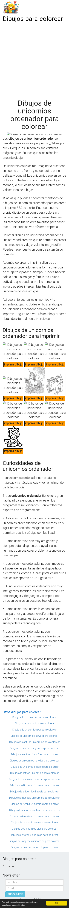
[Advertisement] (34, 59)
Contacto (8, 866)
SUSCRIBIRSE (15, 894)
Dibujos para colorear (33, 18)
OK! (56, 903)
